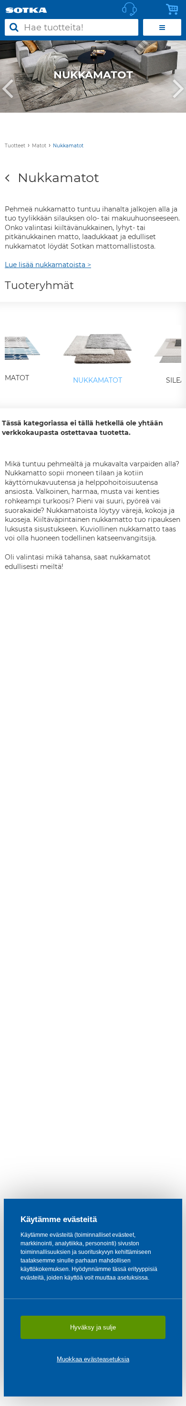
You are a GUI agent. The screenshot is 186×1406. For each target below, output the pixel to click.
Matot (39, 146)
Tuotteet (15, 146)
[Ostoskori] (174, 9)
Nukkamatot (68, 146)
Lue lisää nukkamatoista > (48, 264)
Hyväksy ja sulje (93, 1327)
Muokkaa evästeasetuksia (93, 1359)
